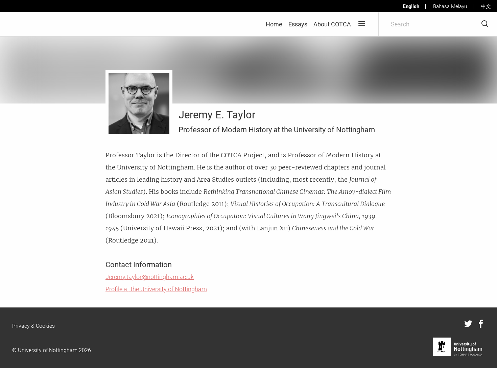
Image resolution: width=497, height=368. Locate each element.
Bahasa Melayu (450, 6)
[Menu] (361, 24)
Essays (297, 24)
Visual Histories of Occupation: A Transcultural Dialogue (308, 204)
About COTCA (332, 24)
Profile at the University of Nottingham (156, 289)
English (411, 6)
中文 (486, 6)
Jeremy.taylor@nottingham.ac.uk (149, 276)
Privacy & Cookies (33, 326)
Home (274, 24)
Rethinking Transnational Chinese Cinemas (264, 192)
